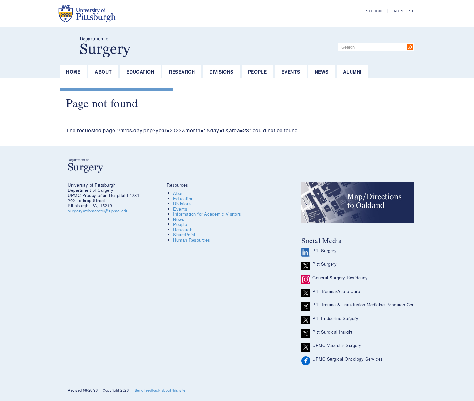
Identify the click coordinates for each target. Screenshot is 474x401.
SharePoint (184, 234)
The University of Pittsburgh (119, 13)
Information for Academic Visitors (207, 214)
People (257, 71)
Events (290, 71)
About (103, 71)
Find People (403, 11)
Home (73, 71)
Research (182, 71)
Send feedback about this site (160, 390)
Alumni (352, 71)
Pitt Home (374, 11)
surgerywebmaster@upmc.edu (98, 211)
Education (140, 71)
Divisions (221, 71)
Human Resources (191, 240)
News (322, 71)
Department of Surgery (105, 47)
